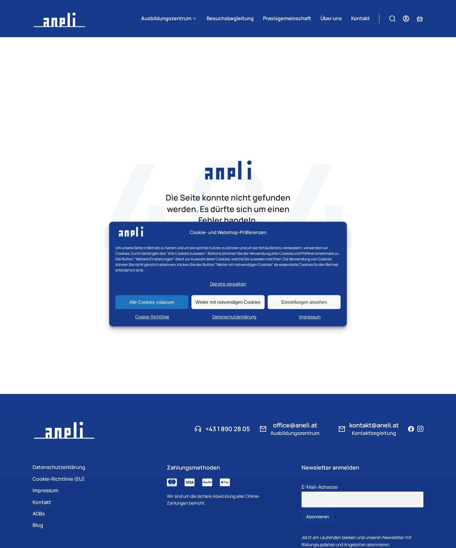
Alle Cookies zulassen (151, 302)
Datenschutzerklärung (234, 317)
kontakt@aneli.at (374, 425)
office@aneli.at (295, 425)
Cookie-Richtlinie (152, 317)
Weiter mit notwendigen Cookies (228, 302)
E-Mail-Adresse (320, 487)
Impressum (310, 317)
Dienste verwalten (228, 284)
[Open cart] (419, 18)
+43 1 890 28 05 (227, 429)
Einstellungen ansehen (304, 302)
